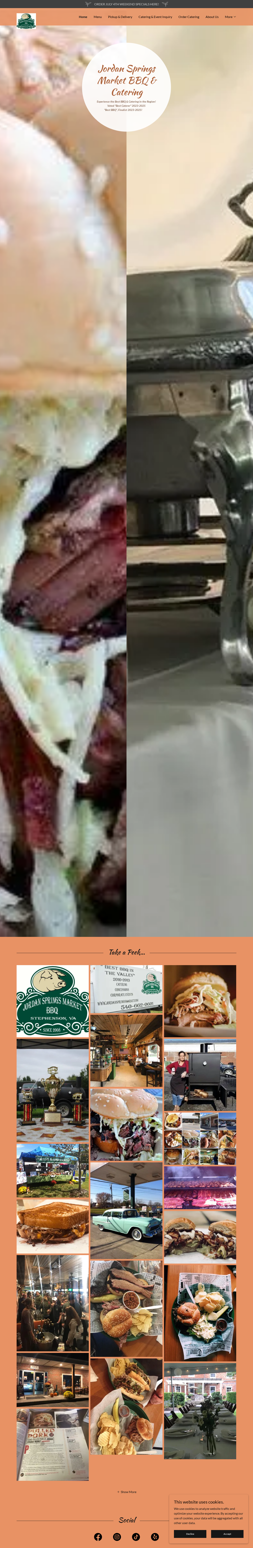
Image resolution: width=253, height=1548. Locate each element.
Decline (190, 1533)
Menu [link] (98, 17)
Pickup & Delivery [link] (120, 17)
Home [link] (83, 17)
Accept (227, 1533)
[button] (230, 16)
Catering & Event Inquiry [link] (155, 17)
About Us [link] (212, 17)
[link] (44, 14)
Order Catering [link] (188, 17)
